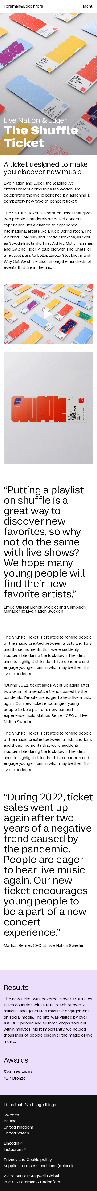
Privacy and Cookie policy (28, 1159)
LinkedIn (11, 1143)
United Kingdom (18, 1127)
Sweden (11, 1114)
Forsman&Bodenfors (23, 6)
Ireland (10, 1121)
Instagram (13, 1149)
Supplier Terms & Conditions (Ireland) (38, 1165)
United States (16, 1133)
